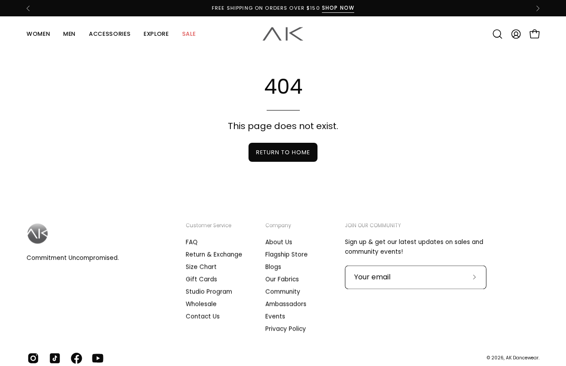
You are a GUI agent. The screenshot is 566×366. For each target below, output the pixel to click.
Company (278, 225)
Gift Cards (201, 279)
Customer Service (208, 225)
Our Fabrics (282, 279)
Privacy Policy (285, 329)
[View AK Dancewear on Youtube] (96, 358)
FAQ (192, 242)
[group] (283, 8)
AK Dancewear (522, 358)
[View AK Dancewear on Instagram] (32, 358)
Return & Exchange (214, 255)
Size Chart (201, 267)
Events (275, 317)
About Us (278, 242)
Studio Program (209, 292)
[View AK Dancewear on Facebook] (75, 358)
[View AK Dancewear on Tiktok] (53, 358)
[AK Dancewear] (283, 34)
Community (282, 292)
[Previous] (28, 8)
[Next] (538, 8)
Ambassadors (285, 304)
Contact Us (203, 317)
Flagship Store (286, 255)
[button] (497, 34)
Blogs (273, 267)
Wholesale (201, 304)
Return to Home (283, 152)
